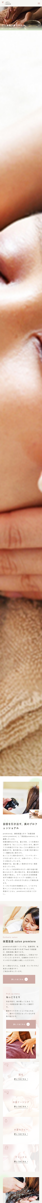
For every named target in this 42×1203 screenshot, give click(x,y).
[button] (39, 3)
